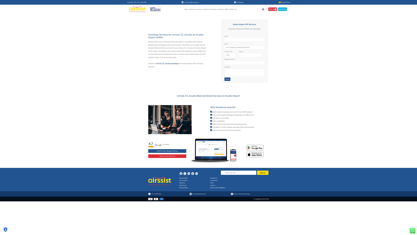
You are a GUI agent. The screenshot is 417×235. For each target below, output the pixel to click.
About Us (182, 183)
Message (227, 67)
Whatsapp (240, 2)
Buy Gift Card (285, 2)
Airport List (182, 185)
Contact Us (233, 9)
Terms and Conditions (217, 188)
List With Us (214, 180)
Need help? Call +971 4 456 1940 (136, 2)
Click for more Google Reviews (167, 151)
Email (226, 44)
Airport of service (229, 59)
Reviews (221, 9)
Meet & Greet (183, 178)
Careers (212, 185)
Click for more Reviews (167, 156)
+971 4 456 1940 (156, 194)
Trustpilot (165, 144)
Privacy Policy (183, 188)
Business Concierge (210, 9)
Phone (241, 51)
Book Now (282, 9)
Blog (226, 9)
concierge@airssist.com (191, 2)
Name (226, 36)
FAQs (211, 183)
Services (199, 9)
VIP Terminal (183, 180)
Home (186, 9)
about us (192, 9)
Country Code (228, 51)
